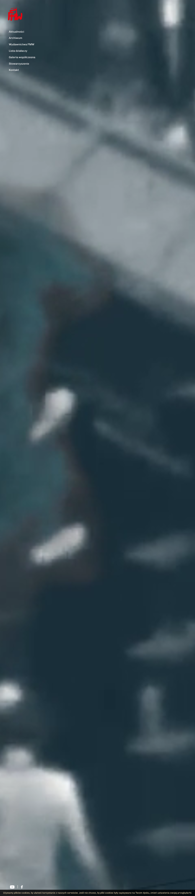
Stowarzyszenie (19, 63)
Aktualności (16, 31)
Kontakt (14, 70)
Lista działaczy (18, 50)
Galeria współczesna (22, 57)
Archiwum (15, 38)
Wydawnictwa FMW (21, 44)
